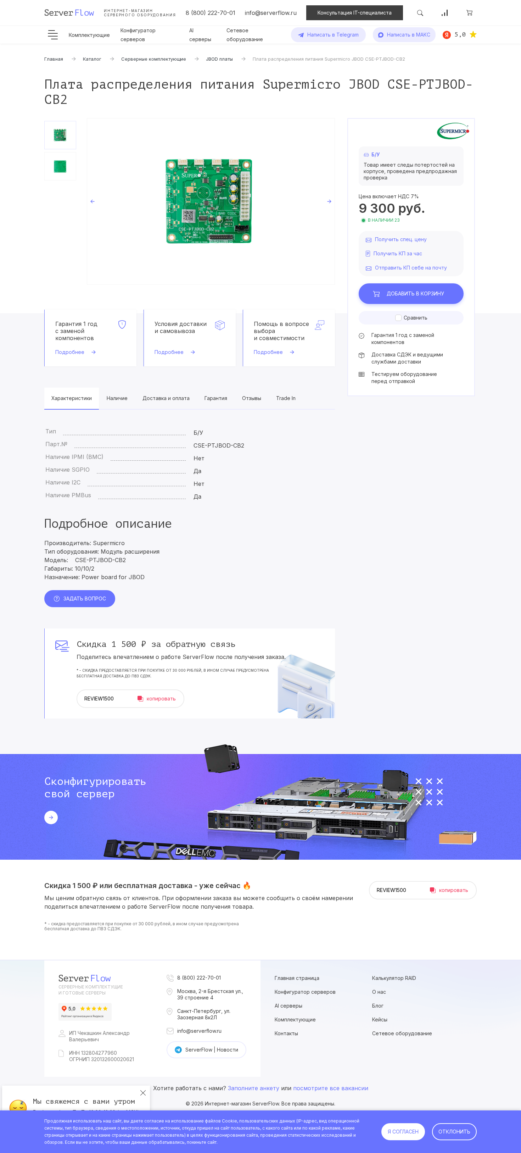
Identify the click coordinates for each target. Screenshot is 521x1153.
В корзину (415, 293)
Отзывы (251, 398)
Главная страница (297, 978)
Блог (377, 1006)
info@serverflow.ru (271, 12)
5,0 (460, 34)
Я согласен (403, 1132)
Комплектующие (89, 35)
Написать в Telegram (333, 35)
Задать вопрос (84, 598)
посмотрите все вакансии (330, 1088)
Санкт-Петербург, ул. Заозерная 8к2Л (203, 1014)
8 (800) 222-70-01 (210, 12)
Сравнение (444, 12)
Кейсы (379, 1019)
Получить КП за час (398, 253)
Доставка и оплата (166, 398)
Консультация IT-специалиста (355, 13)
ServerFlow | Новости (211, 1050)
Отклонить (454, 1132)
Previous (92, 201)
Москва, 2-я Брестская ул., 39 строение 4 (210, 994)
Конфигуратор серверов (305, 992)
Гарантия (216, 398)
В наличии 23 (384, 220)
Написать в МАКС (408, 35)
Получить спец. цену (401, 239)
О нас (379, 992)
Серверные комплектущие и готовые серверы (90, 990)
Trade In (286, 398)
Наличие (117, 398)
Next (329, 201)
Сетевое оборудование (402, 1033)
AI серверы (288, 1006)
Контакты (286, 1033)
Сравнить (415, 318)
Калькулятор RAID (394, 978)
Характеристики (71, 398)
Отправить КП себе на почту (411, 268)
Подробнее (69, 352)
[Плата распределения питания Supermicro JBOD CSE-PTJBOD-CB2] (211, 201)
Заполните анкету (253, 1088)
